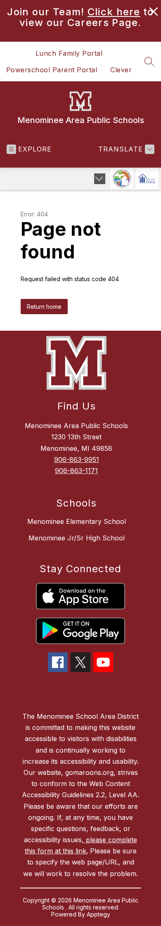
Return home (44, 306)
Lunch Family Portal (69, 53)
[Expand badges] (99, 178)
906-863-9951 (76, 459)
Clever (121, 70)
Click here (114, 12)
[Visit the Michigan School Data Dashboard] (146, 178)
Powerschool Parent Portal (51, 70)
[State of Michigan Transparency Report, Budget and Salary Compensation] (122, 178)
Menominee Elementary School (76, 521)
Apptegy (98, 914)
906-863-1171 (76, 471)
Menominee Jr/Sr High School (76, 538)
